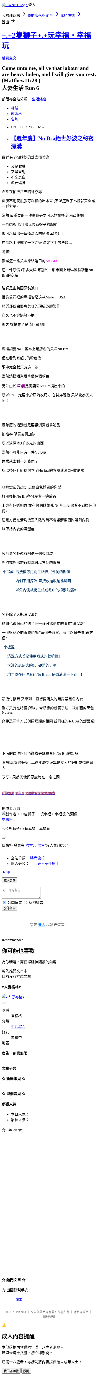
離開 (26, 1371)
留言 (41, 845)
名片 (14, 119)
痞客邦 (31, 845)
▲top (6, 872)
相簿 (14, 108)
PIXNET (21, 1312)
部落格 (16, 114)
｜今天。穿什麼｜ (44, 864)
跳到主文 (9, 58)
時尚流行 (37, 858)
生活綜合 (39, 99)
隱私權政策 (81, 1312)
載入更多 (9, 880)
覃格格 (7, 820)
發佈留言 (9, 908)
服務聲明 (49, 1316)
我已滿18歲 (11, 1371)
